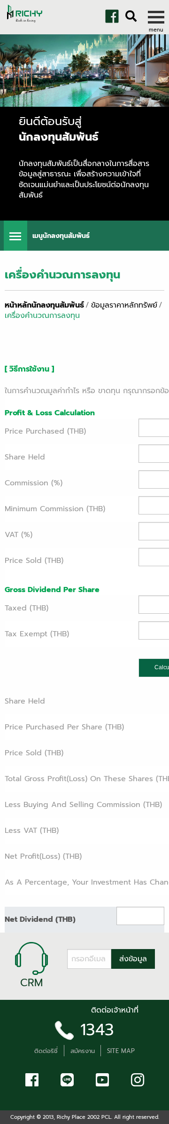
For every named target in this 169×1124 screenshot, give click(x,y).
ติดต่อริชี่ (46, 1050)
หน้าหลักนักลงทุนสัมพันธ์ (44, 305)
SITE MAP (121, 1050)
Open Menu (15, 236)
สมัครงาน (82, 1050)
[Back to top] (14, 1114)
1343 (97, 1030)
